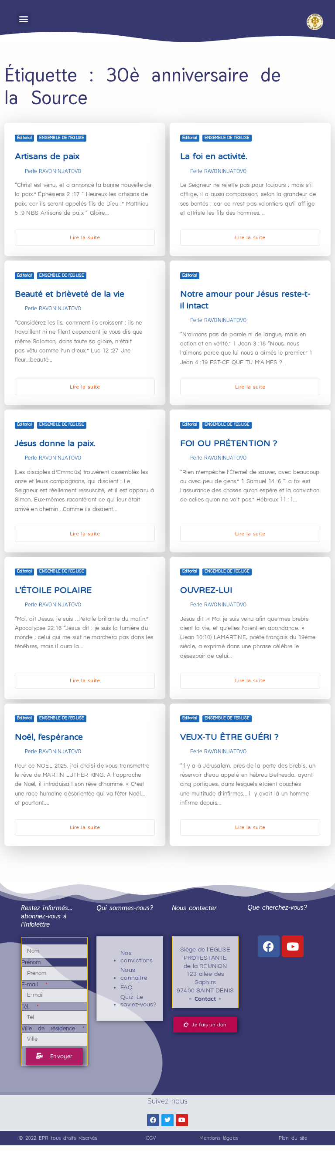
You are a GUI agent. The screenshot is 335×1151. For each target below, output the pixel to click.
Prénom (31, 962)
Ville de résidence (51, 1029)
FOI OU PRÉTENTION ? (228, 443)
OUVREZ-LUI (206, 590)
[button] (24, 18)
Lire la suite (85, 237)
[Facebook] (269, 946)
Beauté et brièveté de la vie (71, 294)
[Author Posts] (18, 171)
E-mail (32, 985)
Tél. (28, 1007)
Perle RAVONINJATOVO (53, 171)
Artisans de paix (47, 156)
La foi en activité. (213, 156)
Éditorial (24, 138)
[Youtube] (293, 946)
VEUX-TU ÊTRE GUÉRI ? (229, 737)
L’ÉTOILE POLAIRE (53, 590)
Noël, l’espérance (49, 737)
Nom (30, 941)
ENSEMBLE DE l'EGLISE (61, 138)
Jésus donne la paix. (55, 443)
